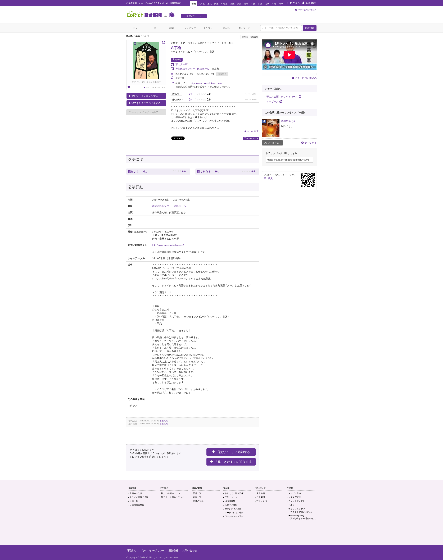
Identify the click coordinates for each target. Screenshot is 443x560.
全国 (194, 3)
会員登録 (310, 3)
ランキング (190, 28)
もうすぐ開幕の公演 (139, 497)
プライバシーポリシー (152, 550)
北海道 (201, 3)
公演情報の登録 (137, 505)
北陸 (232, 3)
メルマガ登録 (294, 497)
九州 (267, 3)
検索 (171, 28)
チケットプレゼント (297, 501)
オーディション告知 (234, 512)
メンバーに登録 (271, 143)
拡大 (270, 178)
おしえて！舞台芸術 (234, 493)
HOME (135, 28)
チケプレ (208, 28)
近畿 (246, 3)
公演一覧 (134, 501)
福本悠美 (163, 421)
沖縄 (274, 3)
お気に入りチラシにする (155, 87)
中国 (253, 3)
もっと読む (253, 131)
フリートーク (231, 497)
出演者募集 (230, 501)
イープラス (272, 101)
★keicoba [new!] (302, 517)
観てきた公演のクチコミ (172, 497)
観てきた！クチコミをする (146, 103)
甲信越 (224, 3)
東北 (209, 3)
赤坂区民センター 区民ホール (192, 68)
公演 (153, 28)
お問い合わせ (189, 550)
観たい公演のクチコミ (171, 493)
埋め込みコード (251, 138)
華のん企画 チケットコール (282, 96)
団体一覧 (197, 493)
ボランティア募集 (233, 509)
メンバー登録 (294, 493)
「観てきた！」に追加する (233, 461)
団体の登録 (198, 501)
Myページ (244, 28)
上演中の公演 (136, 493)
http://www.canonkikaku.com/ (206, 83)
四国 (260, 3)
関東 (216, 3)
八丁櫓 (176, 48)
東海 (239, 3)
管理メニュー (193, 16)
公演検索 (309, 28)
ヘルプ (291, 505)
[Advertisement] (221, 534)
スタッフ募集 (231, 505)
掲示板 (226, 28)
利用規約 (131, 550)
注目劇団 (260, 497)
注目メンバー (262, 501)
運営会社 (173, 550)
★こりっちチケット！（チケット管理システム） (300, 510)
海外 (281, 3)
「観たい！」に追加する (233, 452)
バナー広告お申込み (307, 10)
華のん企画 (181, 64)
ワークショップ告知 (234, 516)
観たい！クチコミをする (145, 95)
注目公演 (260, 493)
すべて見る (311, 143)
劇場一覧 (197, 497)
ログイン (295, 3)
